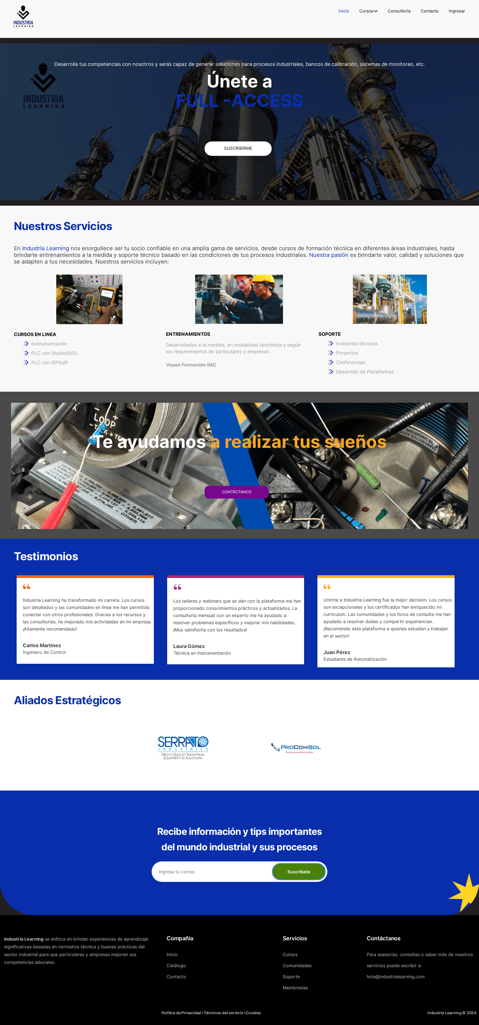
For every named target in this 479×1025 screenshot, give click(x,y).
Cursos (366, 11)
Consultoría (399, 11)
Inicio (343, 11)
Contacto (430, 11)
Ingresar (457, 11)
